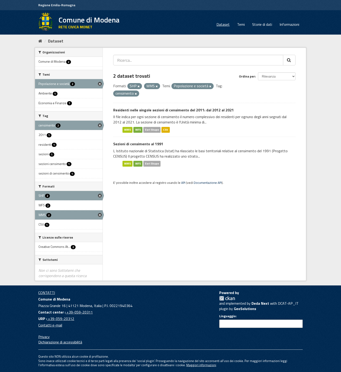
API (183, 182)
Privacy (44, 337)
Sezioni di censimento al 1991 (138, 144)
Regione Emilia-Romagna (56, 5)
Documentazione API (208, 182)
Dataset (223, 24)
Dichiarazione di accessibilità (60, 342)
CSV (165, 129)
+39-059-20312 (60, 318)
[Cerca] (289, 60)
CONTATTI (46, 292)
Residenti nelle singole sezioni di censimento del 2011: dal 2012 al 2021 (173, 110)
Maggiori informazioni (201, 365)
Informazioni (289, 24)
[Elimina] (139, 86)
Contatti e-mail (50, 325)
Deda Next (260, 303)
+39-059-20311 (79, 312)
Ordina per (247, 76)
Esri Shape (152, 129)
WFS (138, 129)
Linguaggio (227, 316)
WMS (127, 129)
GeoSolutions (245, 308)
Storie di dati (262, 24)
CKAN (227, 298)
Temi (241, 24)
